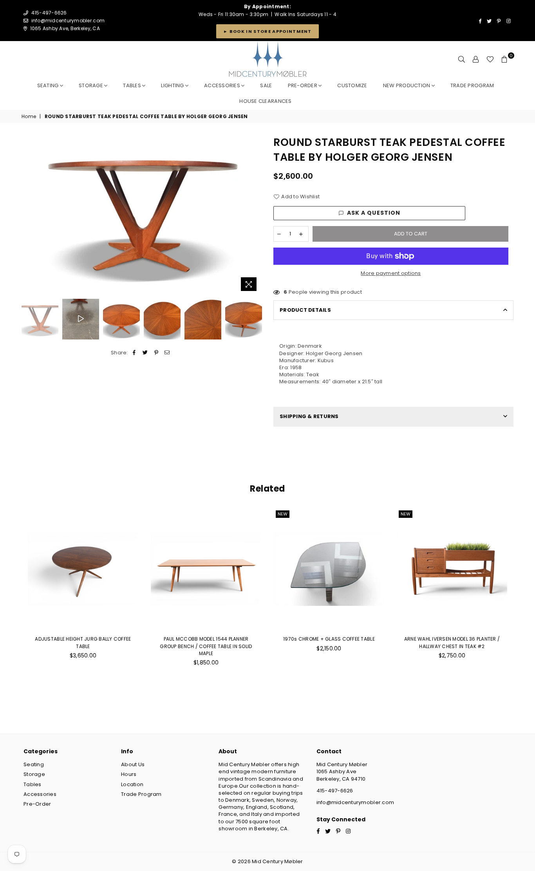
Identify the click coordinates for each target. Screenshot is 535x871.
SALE (266, 85)
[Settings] (476, 59)
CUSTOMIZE (352, 85)
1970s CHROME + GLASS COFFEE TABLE (329, 639)
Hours (128, 774)
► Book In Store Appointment (267, 31)
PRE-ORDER (303, 85)
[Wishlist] (490, 59)
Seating (48, 85)
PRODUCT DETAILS (305, 310)
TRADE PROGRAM (472, 85)
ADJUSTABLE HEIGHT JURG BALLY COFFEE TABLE (83, 642)
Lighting (173, 85)
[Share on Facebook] (134, 352)
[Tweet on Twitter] (145, 352)
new (282, 514)
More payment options (391, 273)
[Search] (462, 59)
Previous (28, 215)
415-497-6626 (334, 790)
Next (255, 215)
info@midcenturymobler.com (68, 20)
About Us (133, 764)
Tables (132, 85)
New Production (407, 85)
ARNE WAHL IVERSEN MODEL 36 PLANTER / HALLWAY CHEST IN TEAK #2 (452, 642)
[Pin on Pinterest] (156, 352)
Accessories (222, 85)
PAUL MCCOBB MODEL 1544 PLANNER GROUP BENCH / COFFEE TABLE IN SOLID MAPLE (206, 646)
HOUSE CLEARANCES (265, 101)
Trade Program (141, 794)
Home (29, 116)
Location (132, 784)
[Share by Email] (167, 352)
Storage (91, 85)
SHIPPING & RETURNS (309, 416)
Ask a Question (374, 213)
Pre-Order (37, 804)
